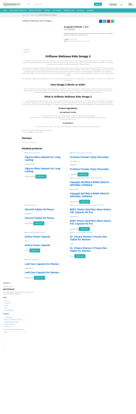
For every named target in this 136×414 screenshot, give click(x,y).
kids (73, 41)
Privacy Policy (8, 317)
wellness (87, 41)
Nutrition (80, 10)
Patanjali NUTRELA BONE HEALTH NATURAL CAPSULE (89, 183)
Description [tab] (27, 49)
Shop (6, 308)
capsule (69, 41)
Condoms (90, 10)
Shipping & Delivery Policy (12, 322)
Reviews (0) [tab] (27, 52)
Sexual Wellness (35, 10)
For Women (57, 10)
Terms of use (8, 326)
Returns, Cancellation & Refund (13, 319)
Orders (6, 305)
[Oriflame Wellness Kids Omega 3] (100, 21)
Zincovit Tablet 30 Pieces (39, 209)
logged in (31, 132)
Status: (66, 29)
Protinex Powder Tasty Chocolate (89, 157)
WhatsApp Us (113, 3)
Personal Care (69, 10)
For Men (47, 10)
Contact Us (8, 303)
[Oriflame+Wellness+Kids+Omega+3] (104, 21)
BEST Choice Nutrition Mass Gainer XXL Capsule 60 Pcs (90, 211)
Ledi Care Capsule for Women (42, 264)
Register (130, 4)
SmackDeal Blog (9, 310)
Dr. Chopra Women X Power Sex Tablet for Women (88, 238)
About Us (7, 301)
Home (5, 10)
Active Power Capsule (37, 236)
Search (98, 4)
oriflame (82, 41)
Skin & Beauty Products (18, 10)
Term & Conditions (10, 324)
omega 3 (77, 41)
